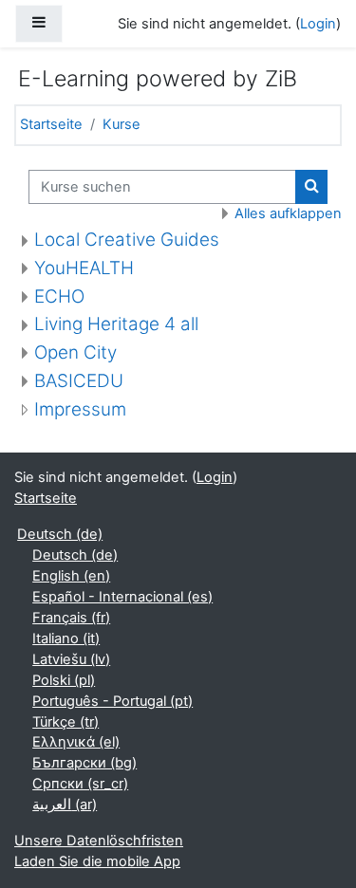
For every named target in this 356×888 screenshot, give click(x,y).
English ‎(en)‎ (71, 575)
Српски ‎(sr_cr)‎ (80, 783)
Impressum (80, 409)
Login (318, 23)
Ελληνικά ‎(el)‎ (76, 741)
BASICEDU (78, 381)
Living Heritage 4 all (116, 324)
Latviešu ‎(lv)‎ (71, 659)
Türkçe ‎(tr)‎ (65, 722)
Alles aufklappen (288, 213)
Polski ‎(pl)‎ (63, 680)
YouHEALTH (84, 268)
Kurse (122, 124)
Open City (75, 352)
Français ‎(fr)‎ (71, 617)
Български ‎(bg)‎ (84, 762)
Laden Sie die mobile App (97, 861)
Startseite (51, 124)
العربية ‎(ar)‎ (64, 804)
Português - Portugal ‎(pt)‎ (112, 701)
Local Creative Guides (126, 239)
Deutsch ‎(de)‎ (60, 534)
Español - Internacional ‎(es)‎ (122, 596)
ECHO (59, 296)
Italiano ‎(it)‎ (66, 638)
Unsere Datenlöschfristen (98, 840)
